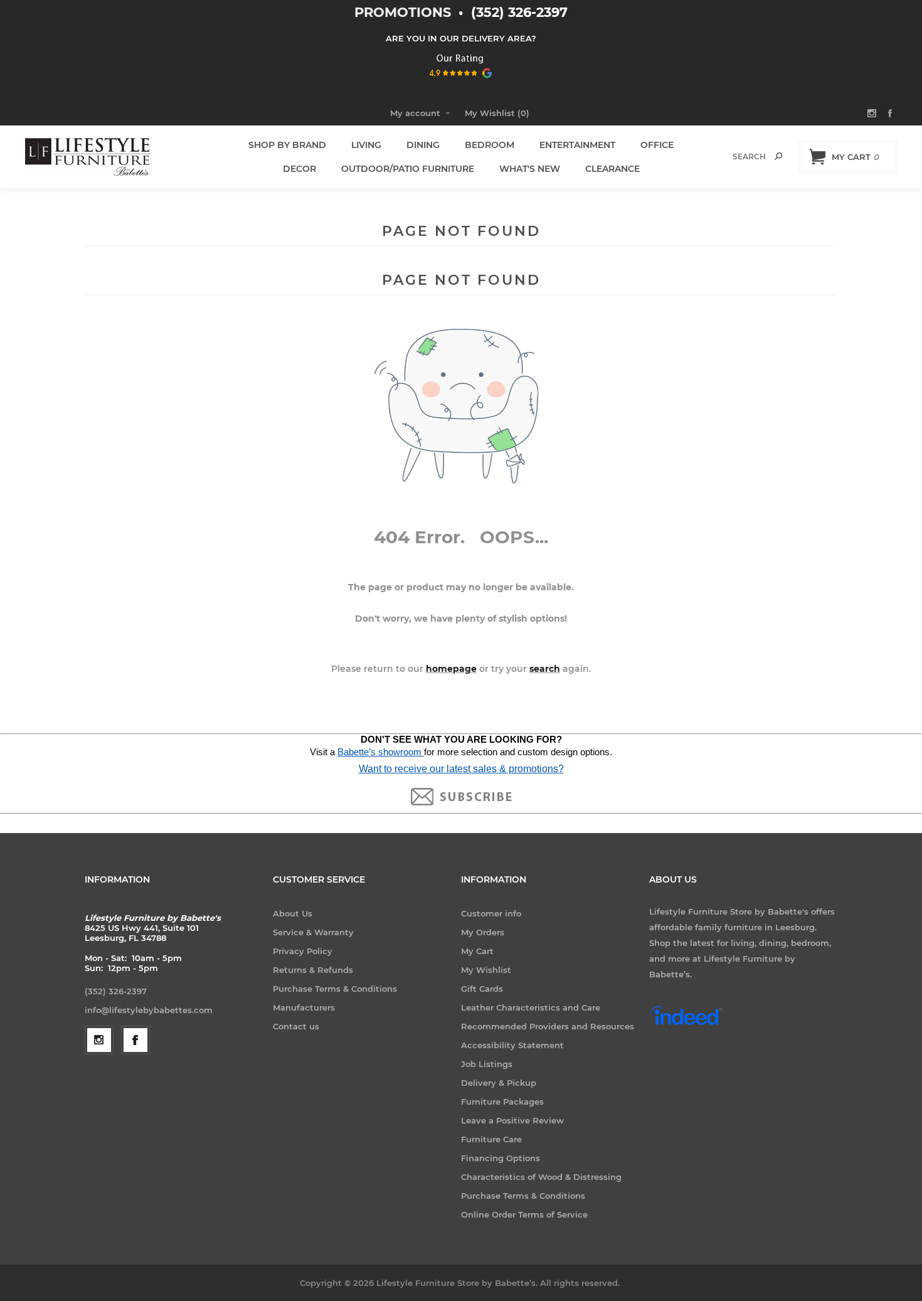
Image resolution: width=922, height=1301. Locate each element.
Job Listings (486, 1064)
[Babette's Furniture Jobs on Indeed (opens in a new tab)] (686, 1024)
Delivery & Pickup (498, 1083)
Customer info (491, 913)
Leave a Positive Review (512, 1120)
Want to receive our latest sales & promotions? (461, 768)
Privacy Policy (302, 951)
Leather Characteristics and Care (530, 1007)
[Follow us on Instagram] (99, 1040)
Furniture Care (491, 1139)
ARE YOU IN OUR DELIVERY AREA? (461, 38)
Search (778, 156)
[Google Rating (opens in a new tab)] (461, 82)
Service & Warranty (313, 932)
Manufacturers (304, 1007)
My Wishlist (486, 970)
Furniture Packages (502, 1102)
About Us (292, 913)
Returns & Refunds (313, 970)
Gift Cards (482, 989)
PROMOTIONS (404, 12)
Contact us (296, 1026)
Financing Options (500, 1158)
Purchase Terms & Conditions (335, 989)
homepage (451, 668)
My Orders (482, 932)
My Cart (477, 951)
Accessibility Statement (512, 1045)
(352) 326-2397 (519, 12)
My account (415, 113)
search (544, 668)
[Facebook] (135, 1040)
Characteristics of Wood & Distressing (541, 1177)
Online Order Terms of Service (524, 1214)
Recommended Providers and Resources (547, 1026)
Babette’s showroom (380, 752)
